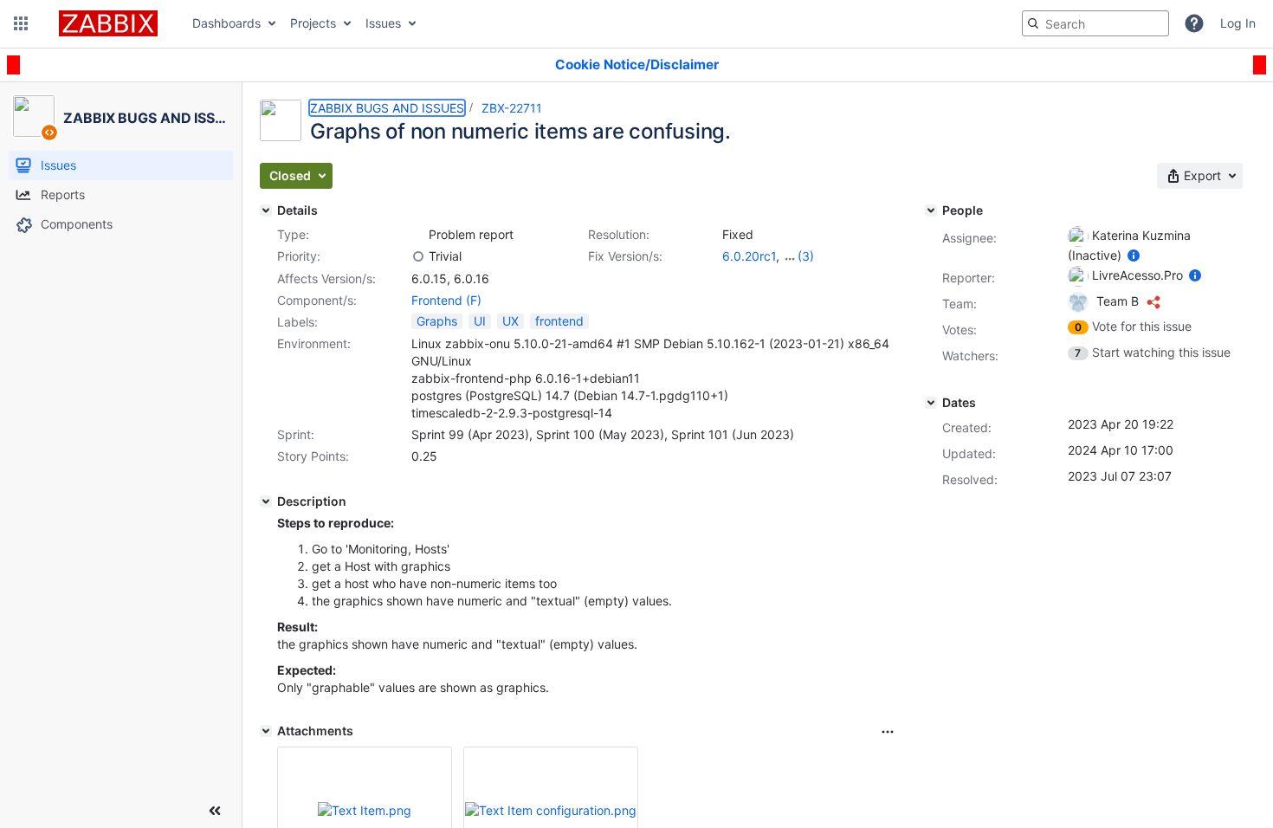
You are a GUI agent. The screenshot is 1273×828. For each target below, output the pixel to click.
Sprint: (295, 434)
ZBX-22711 (511, 107)
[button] (21, 23)
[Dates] (931, 403)
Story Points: (313, 456)
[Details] (266, 210)
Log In (1238, 23)
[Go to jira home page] (108, 23)
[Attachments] (266, 731)
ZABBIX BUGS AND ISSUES (387, 107)
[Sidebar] (215, 811)
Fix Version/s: (625, 256)
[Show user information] (1134, 255)
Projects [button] (313, 23)
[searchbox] (1095, 23)
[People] (931, 210)
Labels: (297, 321)
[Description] (266, 501)
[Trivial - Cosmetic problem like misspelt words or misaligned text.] (418, 256)
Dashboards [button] (226, 23)
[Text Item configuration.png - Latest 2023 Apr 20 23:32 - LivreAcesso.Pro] (550, 810)
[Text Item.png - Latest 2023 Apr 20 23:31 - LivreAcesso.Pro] (364, 810)
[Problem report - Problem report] (418, 235)
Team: (959, 303)
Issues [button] (383, 23)
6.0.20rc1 (749, 256)
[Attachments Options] (887, 731)
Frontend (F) (446, 300)
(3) (806, 256)
